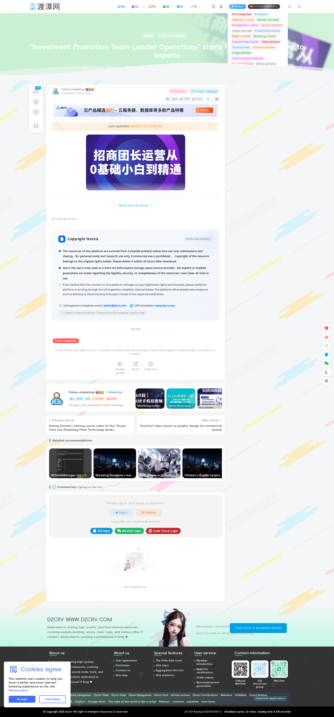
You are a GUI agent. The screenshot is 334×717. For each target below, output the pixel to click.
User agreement (126, 660)
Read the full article (133, 205)
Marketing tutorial (264, 36)
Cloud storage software (246, 145)
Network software (268, 20)
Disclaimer (123, 665)
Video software (270, 42)
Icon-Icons (208, 701)
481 (81, 399)
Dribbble (240, 695)
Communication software (247, 58)
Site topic (162, 665)
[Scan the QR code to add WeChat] (326, 363)
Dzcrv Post (161, 695)
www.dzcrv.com (165, 305)
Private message (206, 91)
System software (272, 25)
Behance (226, 695)
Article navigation (79, 695)
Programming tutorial (245, 42)
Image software (241, 53)
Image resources (242, 31)
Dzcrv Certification (205, 695)
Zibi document (241, 47)
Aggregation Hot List (169, 670)
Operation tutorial (243, 20)
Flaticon (164, 701)
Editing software (266, 139)
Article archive (180, 695)
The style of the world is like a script (132, 701)
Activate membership (265, 6)
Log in (123, 512)
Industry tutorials (242, 150)
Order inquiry (205, 677)
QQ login (103, 531)
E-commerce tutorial (267, 31)
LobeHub (193, 701)
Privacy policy (18, 690)
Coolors (80, 701)
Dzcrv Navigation (140, 695)
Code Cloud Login (165, 531)
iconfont (178, 701)
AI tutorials (261, 14)
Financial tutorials (263, 47)
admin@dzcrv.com (114, 305)
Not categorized (67, 341)
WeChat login (131, 531)
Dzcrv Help (119, 695)
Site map (122, 675)
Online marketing (72, 89)
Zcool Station (258, 695)
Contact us (123, 670)
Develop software (242, 139)
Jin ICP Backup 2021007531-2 (203, 711)
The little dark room (169, 660)
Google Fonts (97, 701)
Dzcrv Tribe (101, 695)
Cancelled (52, 699)
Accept (22, 699)
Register (150, 512)
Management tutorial (245, 25)
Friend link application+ (270, 698)
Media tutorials (241, 36)
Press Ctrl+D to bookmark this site (258, 628)
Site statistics (165, 675)
